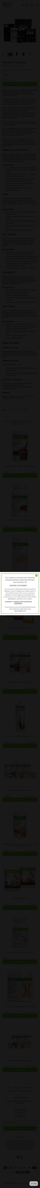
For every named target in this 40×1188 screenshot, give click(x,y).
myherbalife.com (20, 611)
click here (11, 599)
